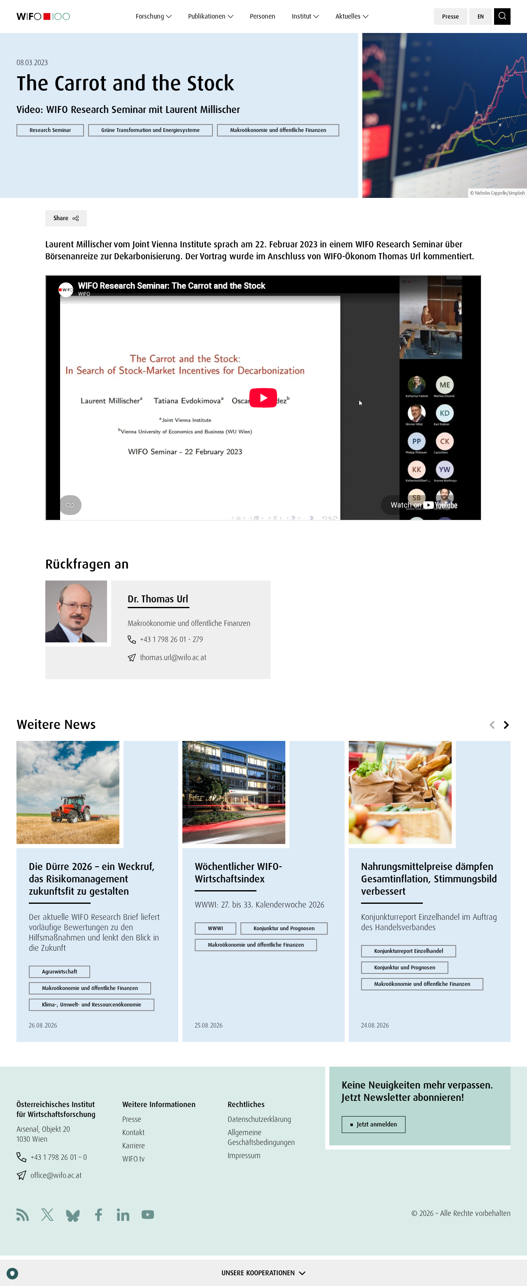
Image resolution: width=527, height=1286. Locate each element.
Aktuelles (348, 16)
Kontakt (133, 1132)
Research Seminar (50, 130)
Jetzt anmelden (377, 1124)
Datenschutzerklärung (259, 1119)
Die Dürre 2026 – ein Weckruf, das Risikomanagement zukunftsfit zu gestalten (92, 879)
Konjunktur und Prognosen (284, 928)
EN (481, 16)
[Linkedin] (123, 1216)
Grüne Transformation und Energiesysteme (150, 130)
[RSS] (22, 1216)
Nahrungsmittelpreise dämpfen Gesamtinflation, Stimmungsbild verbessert (429, 879)
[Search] (502, 16)
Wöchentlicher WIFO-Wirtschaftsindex (238, 872)
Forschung (150, 16)
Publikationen (207, 16)
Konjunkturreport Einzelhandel (408, 951)
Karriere (133, 1145)
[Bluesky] (73, 1215)
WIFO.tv (133, 1159)
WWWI (215, 928)
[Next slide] (506, 725)
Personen (262, 16)
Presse (450, 16)
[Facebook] (98, 1216)
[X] (47, 1216)
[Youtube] (148, 1216)
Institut (301, 16)
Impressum (244, 1155)
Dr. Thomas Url (158, 598)
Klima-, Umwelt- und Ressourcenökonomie (91, 1004)
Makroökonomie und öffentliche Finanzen (278, 130)
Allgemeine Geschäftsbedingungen (261, 1137)
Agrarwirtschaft (59, 971)
